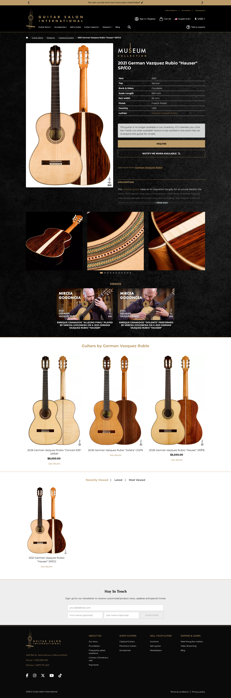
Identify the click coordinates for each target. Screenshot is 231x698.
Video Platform (171, 10)
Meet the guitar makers (192, 641)
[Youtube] (52, 675)
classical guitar (131, 189)
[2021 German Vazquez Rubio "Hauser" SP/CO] (69, 115)
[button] (165, 19)
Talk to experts (198, 27)
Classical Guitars (66, 37)
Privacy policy (198, 692)
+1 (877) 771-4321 (41, 665)
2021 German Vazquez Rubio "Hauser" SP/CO (46, 559)
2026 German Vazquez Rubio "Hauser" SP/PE (177, 450)
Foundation (186, 10)
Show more (162, 203)
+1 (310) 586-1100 (40, 660)
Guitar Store (37, 37)
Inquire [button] (161, 143)
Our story (93, 641)
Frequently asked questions (97, 651)
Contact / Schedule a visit (98, 659)
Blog (183, 650)
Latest (118, 479)
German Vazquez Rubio (164, 113)
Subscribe (152, 615)
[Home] (27, 37)
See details (54, 463)
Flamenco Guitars (127, 646)
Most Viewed (137, 479)
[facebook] (27, 675)
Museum (51, 37)
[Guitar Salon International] (30, 19)
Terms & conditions (179, 692)
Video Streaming (188, 646)
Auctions (154, 641)
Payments (94, 665)
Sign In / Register (148, 19)
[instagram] (34, 675)
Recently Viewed (97, 479)
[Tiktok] (60, 675)
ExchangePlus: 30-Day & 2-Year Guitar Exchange (117, 2)
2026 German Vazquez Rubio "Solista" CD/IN (115, 450)
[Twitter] (43, 675)
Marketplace (200, 10)
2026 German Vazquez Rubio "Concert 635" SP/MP (54, 452)
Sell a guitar (155, 646)
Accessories (125, 650)
